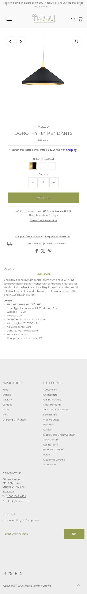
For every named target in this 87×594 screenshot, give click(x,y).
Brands (7, 394)
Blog (5, 414)
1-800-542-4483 (16, 496)
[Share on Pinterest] (50, 252)
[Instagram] (10, 574)
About (6, 389)
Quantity (43, 174)
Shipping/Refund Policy (28, 236)
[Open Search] (73, 19)
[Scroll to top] (78, 585)
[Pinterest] (16, 574)
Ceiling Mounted (52, 399)
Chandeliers (50, 394)
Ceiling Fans (50, 444)
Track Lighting (51, 439)
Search (6, 409)
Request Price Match (57, 236)
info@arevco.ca (18, 501)
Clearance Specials (54, 459)
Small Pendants (52, 404)
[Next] (80, 5)
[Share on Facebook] (36, 252)
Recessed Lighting (53, 449)
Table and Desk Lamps (56, 409)
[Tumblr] (21, 574)
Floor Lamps (50, 414)
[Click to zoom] (76, 41)
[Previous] (6, 5)
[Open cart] (80, 19)
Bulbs (46, 454)
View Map (8, 491)
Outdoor (47, 429)
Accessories (50, 464)
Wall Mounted (51, 419)
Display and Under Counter (59, 434)
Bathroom (48, 424)
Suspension (50, 389)
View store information (43, 220)
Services (7, 399)
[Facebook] (5, 574)
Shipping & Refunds (14, 419)
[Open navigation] (13, 19)
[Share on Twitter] (43, 252)
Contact (7, 404)
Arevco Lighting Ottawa (37, 585)
